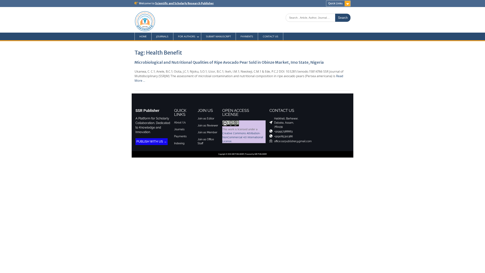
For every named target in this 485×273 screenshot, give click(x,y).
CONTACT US (270, 36)
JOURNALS (162, 36)
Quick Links (335, 3)
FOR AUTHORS (186, 36)
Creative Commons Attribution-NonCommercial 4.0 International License (242, 137)
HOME (143, 36)
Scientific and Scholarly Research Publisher (184, 3)
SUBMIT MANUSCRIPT (218, 36)
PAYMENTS (247, 36)
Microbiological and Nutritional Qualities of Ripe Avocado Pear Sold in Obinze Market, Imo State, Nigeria (229, 62)
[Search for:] (318, 17)
